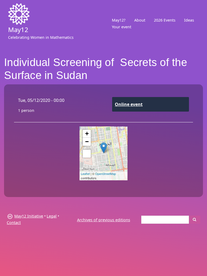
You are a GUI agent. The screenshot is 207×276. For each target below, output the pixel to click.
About (139, 20)
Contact (14, 222)
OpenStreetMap (105, 173)
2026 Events (164, 20)
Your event (121, 26)
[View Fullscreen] (87, 154)
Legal (52, 216)
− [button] (87, 141)
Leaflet (85, 173)
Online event (129, 104)
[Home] (19, 14)
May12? (118, 20)
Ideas (189, 20)
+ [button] (87, 133)
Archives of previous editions (103, 219)
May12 (18, 29)
